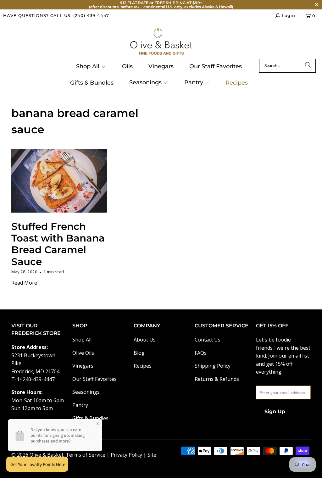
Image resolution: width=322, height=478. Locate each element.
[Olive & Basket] (161, 42)
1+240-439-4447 (36, 379)
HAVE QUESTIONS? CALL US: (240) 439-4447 (56, 15)
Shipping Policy (212, 365)
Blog (139, 352)
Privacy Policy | (129, 454)
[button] (91, 67)
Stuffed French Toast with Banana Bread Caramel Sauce (58, 244)
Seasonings (86, 391)
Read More (24, 282)
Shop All (82, 339)
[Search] (308, 66)
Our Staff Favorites (94, 378)
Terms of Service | (88, 454)
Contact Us (207, 339)
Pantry (80, 405)
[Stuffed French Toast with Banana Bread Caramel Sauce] (59, 181)
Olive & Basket (47, 454)
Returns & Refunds (217, 378)
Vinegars (82, 365)
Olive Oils (83, 352)
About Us (145, 339)
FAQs (201, 352)
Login (288, 15)
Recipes (143, 365)
